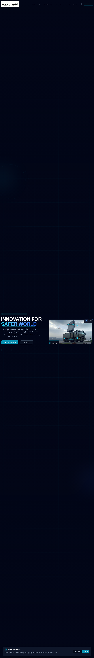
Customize (76, 651)
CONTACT (75, 4)
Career (68, 4)
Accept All (86, 651)
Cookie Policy (19, 653)
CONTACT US (26, 342)
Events (62, 4)
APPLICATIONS (48, 4)
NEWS (56, 4)
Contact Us (88, 4)
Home (33, 4)
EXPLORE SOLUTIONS (10, 342)
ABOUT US (39, 4)
